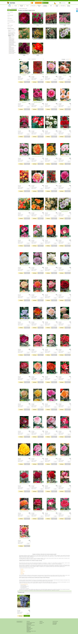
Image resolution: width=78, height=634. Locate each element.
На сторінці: (63, 59)
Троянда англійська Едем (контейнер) (51, 101)
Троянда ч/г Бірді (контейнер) (38, 292)
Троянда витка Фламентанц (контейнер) (51, 183)
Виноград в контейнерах (11, 31)
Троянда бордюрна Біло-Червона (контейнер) (38, 128)
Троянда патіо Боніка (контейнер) (64, 156)
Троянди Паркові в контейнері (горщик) (11, 44)
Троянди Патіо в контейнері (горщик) (12, 46)
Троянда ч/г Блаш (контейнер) (51, 292)
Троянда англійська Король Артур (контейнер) (37, 74)
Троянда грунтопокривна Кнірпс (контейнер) (65, 183)
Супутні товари (63, 5)
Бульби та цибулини (9, 6)
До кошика (26, 615)
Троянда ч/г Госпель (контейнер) (24, 347)
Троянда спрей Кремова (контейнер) (51, 210)
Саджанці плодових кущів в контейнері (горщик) (11, 33)
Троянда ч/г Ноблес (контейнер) (51, 429)
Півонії (51, 5)
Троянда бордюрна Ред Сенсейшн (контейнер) (64, 129)
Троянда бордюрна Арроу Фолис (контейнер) (24, 128)
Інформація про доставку (29, 628)
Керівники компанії (29, 626)
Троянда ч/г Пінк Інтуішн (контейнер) (38, 456)
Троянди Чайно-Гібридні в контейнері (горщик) (12, 53)
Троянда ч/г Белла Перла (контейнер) (24, 292)
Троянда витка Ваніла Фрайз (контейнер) (37, 183)
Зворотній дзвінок (19, 621)
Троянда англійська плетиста (11, 37)
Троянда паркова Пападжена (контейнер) (37, 156)
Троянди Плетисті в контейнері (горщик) (11, 47)
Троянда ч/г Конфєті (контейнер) (37, 374)
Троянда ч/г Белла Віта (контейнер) (64, 265)
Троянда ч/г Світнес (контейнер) (64, 483)
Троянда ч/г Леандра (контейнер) (37, 401)
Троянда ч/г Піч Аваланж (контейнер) (51, 456)
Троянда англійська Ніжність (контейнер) (51, 74)
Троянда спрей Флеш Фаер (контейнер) (24, 210)
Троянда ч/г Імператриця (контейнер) (24, 374)
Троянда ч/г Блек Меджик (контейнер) (65, 292)
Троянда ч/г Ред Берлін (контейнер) (24, 483)
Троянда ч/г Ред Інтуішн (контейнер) (37, 483)
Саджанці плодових (57, 6)
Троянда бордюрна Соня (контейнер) (24, 156)
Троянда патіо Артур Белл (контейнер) (51, 156)
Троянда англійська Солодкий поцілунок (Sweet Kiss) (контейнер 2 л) (37, 102)
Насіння (27, 5)
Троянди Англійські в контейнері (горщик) (11, 39)
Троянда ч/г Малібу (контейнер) (37, 429)
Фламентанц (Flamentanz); (24, 584)
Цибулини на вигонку (39, 6)
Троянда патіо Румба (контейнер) (24, 183)
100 (69, 59)
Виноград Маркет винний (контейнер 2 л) (23, 608)
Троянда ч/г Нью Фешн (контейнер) (64, 429)
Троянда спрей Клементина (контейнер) (37, 210)
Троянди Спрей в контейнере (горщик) (11, 49)
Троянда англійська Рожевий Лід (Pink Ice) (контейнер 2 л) (24, 102)
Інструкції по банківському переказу (31, 622)
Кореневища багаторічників (45, 6)
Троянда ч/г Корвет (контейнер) (51, 374)
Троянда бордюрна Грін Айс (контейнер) (51, 128)
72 (68, 59)
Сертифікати (28, 630)
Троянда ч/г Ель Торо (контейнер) (64, 347)
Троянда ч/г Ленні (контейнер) (51, 401)
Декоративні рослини (21, 6)
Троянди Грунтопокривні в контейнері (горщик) (12, 42)
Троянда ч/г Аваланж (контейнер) (24, 265)
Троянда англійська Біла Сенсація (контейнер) (24, 75)
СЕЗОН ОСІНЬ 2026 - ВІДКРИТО (39, 0)
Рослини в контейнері (68, 6)
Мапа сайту (41, 623)
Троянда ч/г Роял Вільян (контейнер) (51, 483)
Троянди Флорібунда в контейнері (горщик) (12, 51)
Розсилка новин (54, 624)
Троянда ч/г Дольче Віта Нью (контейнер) (51, 347)
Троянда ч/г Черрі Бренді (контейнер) (24, 538)
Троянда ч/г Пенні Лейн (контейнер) (24, 456)
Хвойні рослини (33, 5)
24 (66, 59)
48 (67, 59)
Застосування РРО (29, 624)
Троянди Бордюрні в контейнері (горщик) (11, 41)
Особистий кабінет (55, 622)
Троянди (16, 5)
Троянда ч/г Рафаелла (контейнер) (64, 456)
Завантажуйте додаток (29, 623)
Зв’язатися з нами (42, 622)
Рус (67, 2)
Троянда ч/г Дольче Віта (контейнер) (37, 347)
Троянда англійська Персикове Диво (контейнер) (65, 75)
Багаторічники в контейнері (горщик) (11, 30)
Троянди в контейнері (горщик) (11, 35)
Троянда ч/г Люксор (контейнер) (24, 429)
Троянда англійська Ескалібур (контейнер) (64, 101)
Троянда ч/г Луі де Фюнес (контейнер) (65, 401)
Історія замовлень (55, 623)
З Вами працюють (29, 627)
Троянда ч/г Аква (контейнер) (38, 265)
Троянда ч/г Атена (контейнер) (51, 265)
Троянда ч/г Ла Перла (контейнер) (24, 401)
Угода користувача (29, 629)
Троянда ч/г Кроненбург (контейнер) (65, 374)
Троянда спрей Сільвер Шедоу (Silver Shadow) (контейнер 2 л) (65, 211)
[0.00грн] (54, 2)
